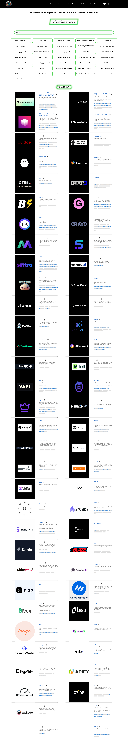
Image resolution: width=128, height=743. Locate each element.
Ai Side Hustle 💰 (61, 4)
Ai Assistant (41, 225)
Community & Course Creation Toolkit (99, 714)
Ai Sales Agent (54, 388)
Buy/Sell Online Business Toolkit (44, 245)
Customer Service (96, 247)
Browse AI (96, 564)
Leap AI (95, 603)
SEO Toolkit (101, 265)
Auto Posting (101, 286)
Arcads (95, 502)
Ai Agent (41, 264)
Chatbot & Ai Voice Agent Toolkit (99, 125)
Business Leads (42, 164)
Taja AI (41, 400)
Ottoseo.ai (96, 258)
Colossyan (96, 420)
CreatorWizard (97, 136)
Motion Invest (42, 238)
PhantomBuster (42, 156)
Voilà (40, 482)
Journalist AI (97, 299)
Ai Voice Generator (108, 123)
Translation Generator (51, 533)
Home (44, 4)
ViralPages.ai (97, 177)
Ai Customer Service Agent (47, 388)
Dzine (95, 685)
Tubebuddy (96, 726)
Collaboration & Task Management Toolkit (46, 632)
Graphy (95, 705)
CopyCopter (42, 277)
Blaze (95, 543)
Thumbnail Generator (51, 411)
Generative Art (105, 694)
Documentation (42, 146)
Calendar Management (43, 693)
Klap (40, 584)
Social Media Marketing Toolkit (101, 187)
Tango (40, 624)
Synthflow (96, 238)
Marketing (55, 107)
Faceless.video (97, 523)
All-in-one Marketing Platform (44, 613)
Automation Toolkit (97, 347)
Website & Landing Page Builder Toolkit (46, 183)
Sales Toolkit (102, 247)
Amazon (49, 205)
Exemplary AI (42, 522)
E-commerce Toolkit (100, 206)
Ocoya (40, 420)
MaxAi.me (96, 481)
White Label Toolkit (108, 247)
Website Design (44, 349)
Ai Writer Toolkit (50, 227)
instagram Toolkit (96, 184)
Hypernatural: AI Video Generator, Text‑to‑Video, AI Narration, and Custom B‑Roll (46, 94)
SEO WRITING (42, 440)
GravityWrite (42, 645)
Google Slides (42, 673)
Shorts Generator (99, 228)
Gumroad (95, 197)
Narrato (41, 461)
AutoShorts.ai (97, 380)
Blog (46, 552)
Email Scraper (47, 164)
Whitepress (42, 563)
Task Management (101, 349)
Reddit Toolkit (105, 226)
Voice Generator (105, 431)
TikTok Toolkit (104, 228)
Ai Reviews (51, 4)
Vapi (40, 380)
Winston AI (96, 644)
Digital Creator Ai (24, 3)
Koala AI (41, 542)
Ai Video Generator (103, 224)
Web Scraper (50, 166)
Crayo (95, 216)
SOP (40, 634)
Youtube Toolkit (100, 330)
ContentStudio (97, 584)
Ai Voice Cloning (101, 123)
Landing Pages (106, 206)
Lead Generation (53, 164)
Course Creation (47, 308)
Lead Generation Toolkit (43, 166)
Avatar (41, 107)
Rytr (40, 727)
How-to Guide (55, 632)
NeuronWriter (97, 400)
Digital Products (50, 144)
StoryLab (96, 461)
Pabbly (40, 603)
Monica (40, 217)
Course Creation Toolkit (43, 144)
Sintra (40, 256)
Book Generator (104, 469)
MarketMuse (42, 360)
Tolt (95, 360)
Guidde (40, 136)
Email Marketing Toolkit (53, 266)
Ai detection (96, 653)
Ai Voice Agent (96, 123)
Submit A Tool (93, 4)
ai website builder (42, 347)
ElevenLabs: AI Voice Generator (102, 114)
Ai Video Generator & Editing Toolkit (105, 105)
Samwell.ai (42, 503)
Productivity (47, 146)
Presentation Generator (48, 673)
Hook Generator (96, 471)
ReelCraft (96, 319)
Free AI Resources (73, 4)
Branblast (96, 278)
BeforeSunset (42, 685)
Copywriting (46, 125)
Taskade (41, 706)
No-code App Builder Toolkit (98, 163)
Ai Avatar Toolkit (52, 104)
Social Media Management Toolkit (99, 591)
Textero (95, 440)
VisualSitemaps (43, 339)
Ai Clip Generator (96, 224)
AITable (95, 339)
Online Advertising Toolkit (43, 109)
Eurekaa (41, 299)
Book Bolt (41, 197)
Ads (40, 104)
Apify (95, 664)
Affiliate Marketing (96, 204)
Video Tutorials (84, 4)
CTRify (40, 178)
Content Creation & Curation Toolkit (47, 107)
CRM (97, 349)
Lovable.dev (96, 157)
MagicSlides (42, 664)
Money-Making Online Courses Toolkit (105, 184)
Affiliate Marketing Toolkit (45, 104)
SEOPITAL (41, 320)
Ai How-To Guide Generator (52, 142)
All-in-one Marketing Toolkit (104, 204)
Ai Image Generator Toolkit (48, 225)
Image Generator (52, 429)
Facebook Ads (51, 125)
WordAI (95, 624)
